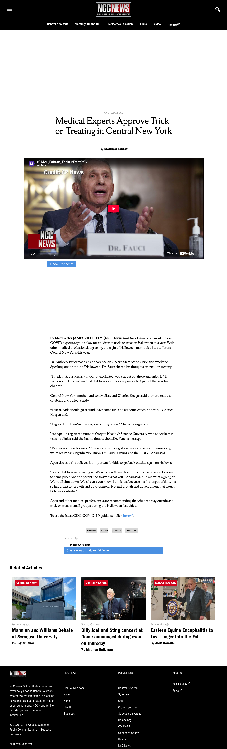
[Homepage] (113, 14)
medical (104, 530)
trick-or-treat (131, 530)
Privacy (177, 690)
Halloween (91, 530)
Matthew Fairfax (96, 550)
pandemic (116, 530)
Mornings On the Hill (87, 24)
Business (69, 713)
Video (157, 24)
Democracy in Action (120, 24)
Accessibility (180, 684)
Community (124, 720)
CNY (120, 701)
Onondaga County (128, 733)
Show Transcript (61, 264)
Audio (143, 24)
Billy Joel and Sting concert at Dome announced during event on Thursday (112, 636)
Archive (172, 25)
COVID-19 (124, 726)
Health (68, 707)
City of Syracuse (127, 707)
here (126, 515)
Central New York (57, 24)
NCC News (124, 745)
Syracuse (123, 694)
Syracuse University (129, 713)
